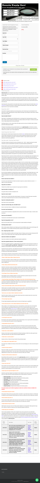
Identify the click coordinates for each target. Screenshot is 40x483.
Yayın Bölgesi (5, 41)
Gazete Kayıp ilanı (26, 481)
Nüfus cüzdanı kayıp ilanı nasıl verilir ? (9, 82)
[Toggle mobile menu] (37, 1)
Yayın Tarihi (4, 37)
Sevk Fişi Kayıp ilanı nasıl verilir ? (8, 85)
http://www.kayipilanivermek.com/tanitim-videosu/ (29, 417)
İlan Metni (4, 53)
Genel (3, 472)
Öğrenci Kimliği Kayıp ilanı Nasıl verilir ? (9, 83)
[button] (37, 480)
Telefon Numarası (5, 45)
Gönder (5, 62)
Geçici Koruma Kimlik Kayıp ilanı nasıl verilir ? (10, 87)
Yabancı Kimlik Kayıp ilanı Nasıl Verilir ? (9, 89)
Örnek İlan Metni (5, 49)
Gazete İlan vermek (20, 480)
